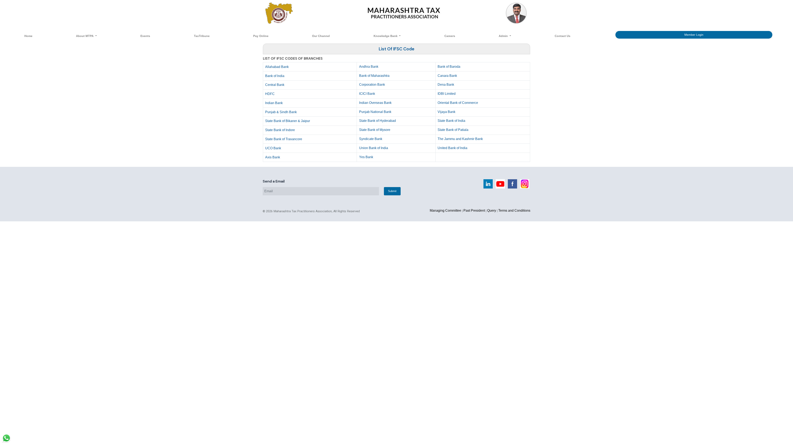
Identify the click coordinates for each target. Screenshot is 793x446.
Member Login (693, 34)
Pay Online (260, 36)
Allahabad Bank (277, 67)
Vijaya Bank (446, 112)
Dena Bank (446, 84)
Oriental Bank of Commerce (458, 102)
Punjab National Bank (375, 112)
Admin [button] (504, 36)
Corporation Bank (372, 84)
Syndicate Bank (370, 139)
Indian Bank (274, 103)
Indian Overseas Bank (375, 102)
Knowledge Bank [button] (386, 36)
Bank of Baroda (449, 66)
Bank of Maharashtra (374, 75)
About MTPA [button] (85, 36)
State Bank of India (451, 120)
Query (491, 210)
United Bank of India (452, 148)
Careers (449, 36)
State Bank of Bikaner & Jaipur (287, 121)
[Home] (396, 13)
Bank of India (274, 76)
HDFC (270, 94)
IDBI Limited (447, 93)
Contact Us (562, 36)
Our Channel (321, 36)
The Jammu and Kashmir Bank (460, 139)
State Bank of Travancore (283, 139)
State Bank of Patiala (453, 130)
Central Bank (274, 85)
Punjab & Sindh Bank (281, 112)
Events (145, 36)
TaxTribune (202, 36)
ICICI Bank (367, 93)
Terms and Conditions (514, 210)
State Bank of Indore (280, 130)
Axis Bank (272, 157)
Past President (474, 210)
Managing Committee (445, 210)
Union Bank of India (373, 148)
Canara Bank (447, 75)
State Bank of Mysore (374, 130)
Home (28, 36)
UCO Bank (273, 148)
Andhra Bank (368, 66)
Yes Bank (366, 157)
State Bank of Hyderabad (377, 120)
